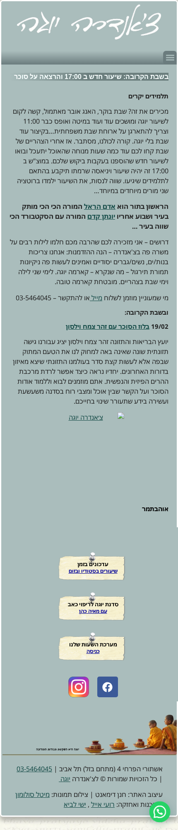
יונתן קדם (101, 216)
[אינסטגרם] (78, 687)
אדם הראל (99, 206)
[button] (170, 58)
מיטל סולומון (32, 794)
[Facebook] (107, 687)
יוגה (64, 778)
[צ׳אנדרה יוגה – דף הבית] (89, 22)
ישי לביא (75, 804)
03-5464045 (34, 768)
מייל (96, 297)
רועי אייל (103, 804)
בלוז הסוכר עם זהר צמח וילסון (107, 326)
